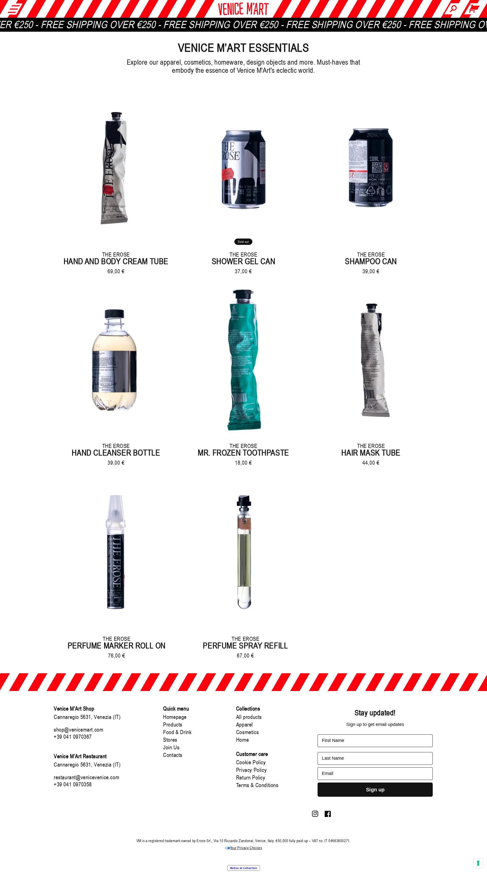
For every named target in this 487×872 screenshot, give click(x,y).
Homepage (175, 717)
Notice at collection (243, 867)
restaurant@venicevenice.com (86, 777)
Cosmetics (247, 732)
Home (242, 739)
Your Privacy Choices (246, 847)
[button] (14, 8)
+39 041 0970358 (73, 784)
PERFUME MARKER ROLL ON (117, 646)
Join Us (171, 747)
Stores (170, 739)
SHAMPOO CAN (371, 261)
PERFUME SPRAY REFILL (245, 646)
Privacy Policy (251, 770)
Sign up (375, 789)
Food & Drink (177, 732)
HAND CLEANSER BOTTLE (116, 453)
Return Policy (250, 777)
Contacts (172, 755)
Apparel (244, 724)
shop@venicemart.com (78, 729)
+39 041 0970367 (73, 736)
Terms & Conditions (257, 785)
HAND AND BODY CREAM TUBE (116, 261)
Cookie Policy (251, 762)
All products (249, 717)
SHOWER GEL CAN (243, 261)
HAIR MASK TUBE (370, 453)
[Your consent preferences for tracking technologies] (478, 863)
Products (172, 724)
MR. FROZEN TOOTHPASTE (243, 453)
